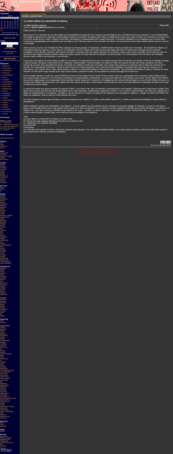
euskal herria (4, 217)
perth (2, 313)
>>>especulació (6, 84)
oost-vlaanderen (5, 245)
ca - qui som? (4, 130)
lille (1, 233)
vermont (3, 415)
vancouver (3, 177)
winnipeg (3, 182)
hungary (3, 224)
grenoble (3, 222)
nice (1, 242)
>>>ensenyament (7, 82)
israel (2, 424)
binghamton (4, 336)
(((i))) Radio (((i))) (10, 59)
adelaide (3, 299)
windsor (3, 181)
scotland (3, 255)
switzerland (4, 258)
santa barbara (5, 400)
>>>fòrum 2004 (6, 86)
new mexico (4, 375)
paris (2, 247)
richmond (3, 390)
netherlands (4, 240)
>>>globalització (6, 89)
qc (1, 191)
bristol (2, 209)
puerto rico (3, 283)
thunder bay (4, 176)
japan (2, 187)
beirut (2, 423)
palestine (3, 426)
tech (1, 444)
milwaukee (4, 369)
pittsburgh (3, 387)
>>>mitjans (4, 102)
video (2, 148)
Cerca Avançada (9, 48)
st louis (2, 405)
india (2, 321)
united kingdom (5, 261)
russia (2, 253)
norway (2, 243)
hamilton (3, 166)
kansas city (4, 359)
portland (3, 388)
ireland (2, 225)
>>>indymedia (5, 96)
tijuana (2, 291)
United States (5, 326)
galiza (2, 219)
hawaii (2, 350)
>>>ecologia (5, 80)
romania (3, 252)
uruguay (3, 293)
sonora (2, 289)
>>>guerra (4, 91)
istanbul (3, 227)
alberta (2, 164)
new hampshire (5, 372)
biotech (2, 431)
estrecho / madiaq (6, 156)
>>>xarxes (4, 114)
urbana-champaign (6, 411)
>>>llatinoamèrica (7, 100)
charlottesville (5, 341)
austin (2, 332)
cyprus (2, 214)
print (1, 143)
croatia (2, 212)
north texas (4, 380)
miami (2, 365)
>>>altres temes (6, 68)
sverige (2, 257)
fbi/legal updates (6, 438)
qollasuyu (3, 285)
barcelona (3, 204)
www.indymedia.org (7, 138)
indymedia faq (5, 439)
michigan (3, 367)
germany (3, 220)
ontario (2, 171)
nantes (2, 238)
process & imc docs (6, 443)
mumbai (3, 322)
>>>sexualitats (6, 109)
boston (2, 337)
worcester (3, 418)
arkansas (3, 329)
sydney (2, 316)
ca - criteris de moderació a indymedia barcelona (9, 127)
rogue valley (4, 393)
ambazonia (4, 153)
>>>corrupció (5, 73)
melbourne (4, 309)
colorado (3, 345)
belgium (3, 205)
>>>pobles (4, 105)
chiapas (3, 273)
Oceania (3, 298)
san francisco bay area (8, 398)
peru (1, 281)
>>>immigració (6, 93)
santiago (3, 288)
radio (2, 145)
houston (3, 352)
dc (1, 349)
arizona (2, 327)
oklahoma (3, 383)
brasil (2, 271)
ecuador (3, 278)
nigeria (2, 158)
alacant (2, 196)
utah (1, 413)
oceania (3, 311)
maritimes (3, 168)
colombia (3, 276)
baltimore (3, 334)
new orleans (4, 377)
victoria (2, 179)
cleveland (3, 344)
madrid (2, 235)
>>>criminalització (7, 75)
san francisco (4, 397)
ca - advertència (5, 123)
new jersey (4, 373)
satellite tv (3, 146)
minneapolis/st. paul (7, 370)
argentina (3, 268)
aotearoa (3, 301)
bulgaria (3, 210)
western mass (5, 416)
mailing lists (4, 441)
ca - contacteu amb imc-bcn (9, 124)
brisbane (3, 303)
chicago (3, 342)
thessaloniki (4, 260)
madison (3, 362)
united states (4, 410)
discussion (3, 436)
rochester (3, 392)
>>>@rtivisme (5, 66)
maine (2, 364)
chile (1, 275)
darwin (2, 304)
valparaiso (3, 294)
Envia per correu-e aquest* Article (34, 14)
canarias (3, 154)
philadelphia (4, 385)
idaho (2, 355)
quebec (2, 174)
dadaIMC (3, 451)
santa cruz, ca (5, 401)
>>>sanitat (4, 107)
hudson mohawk (6, 354)
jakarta (2, 306)
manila (2, 189)
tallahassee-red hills (7, 406)
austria (2, 202)
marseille (3, 237)
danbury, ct (4, 347)
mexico (2, 280)
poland (2, 248)
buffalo (2, 339)
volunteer (3, 446)
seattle (2, 403)
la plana (3, 230)
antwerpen (3, 199)
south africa (4, 159)
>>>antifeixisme (6, 70)
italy (1, 229)
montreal (3, 169)
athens (2, 201)
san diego (3, 395)
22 (15, 26)
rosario (2, 286)
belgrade (3, 207)
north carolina (5, 378)
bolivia (2, 270)
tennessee (3, 408)
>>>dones (4, 77)
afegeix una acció (9, 38)
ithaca (2, 357)
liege (2, 232)
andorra (3, 197)
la (0, 360)
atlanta (2, 331)
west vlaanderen (6, 263)
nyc (1, 382)
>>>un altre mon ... (7, 111)
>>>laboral (4, 98)
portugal (3, 250)
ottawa (2, 173)
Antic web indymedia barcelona (10, 52)
